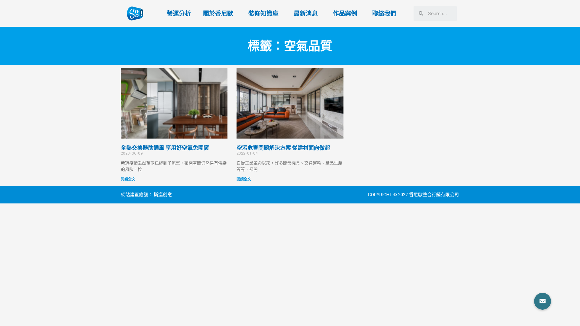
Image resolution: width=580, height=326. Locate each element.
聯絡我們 (384, 13)
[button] (542, 301)
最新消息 (306, 13)
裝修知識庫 (263, 13)
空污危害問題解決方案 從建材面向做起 (283, 148)
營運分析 (179, 13)
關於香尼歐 (218, 13)
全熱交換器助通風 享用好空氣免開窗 (165, 148)
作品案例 (345, 13)
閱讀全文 (128, 179)
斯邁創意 (163, 194)
